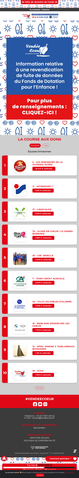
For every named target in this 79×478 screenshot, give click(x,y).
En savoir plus (69, 472)
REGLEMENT (39, 379)
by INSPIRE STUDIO (58, 404)
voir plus (39, 339)
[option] (39, 53)
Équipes (39, 469)
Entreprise (35, 97)
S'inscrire (45, 9)
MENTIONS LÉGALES (39, 389)
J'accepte (40, 475)
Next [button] (74, 53)
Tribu (46, 97)
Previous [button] (4, 53)
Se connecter (35, 9)
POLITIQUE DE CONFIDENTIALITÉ (39, 392)
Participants (50, 469)
